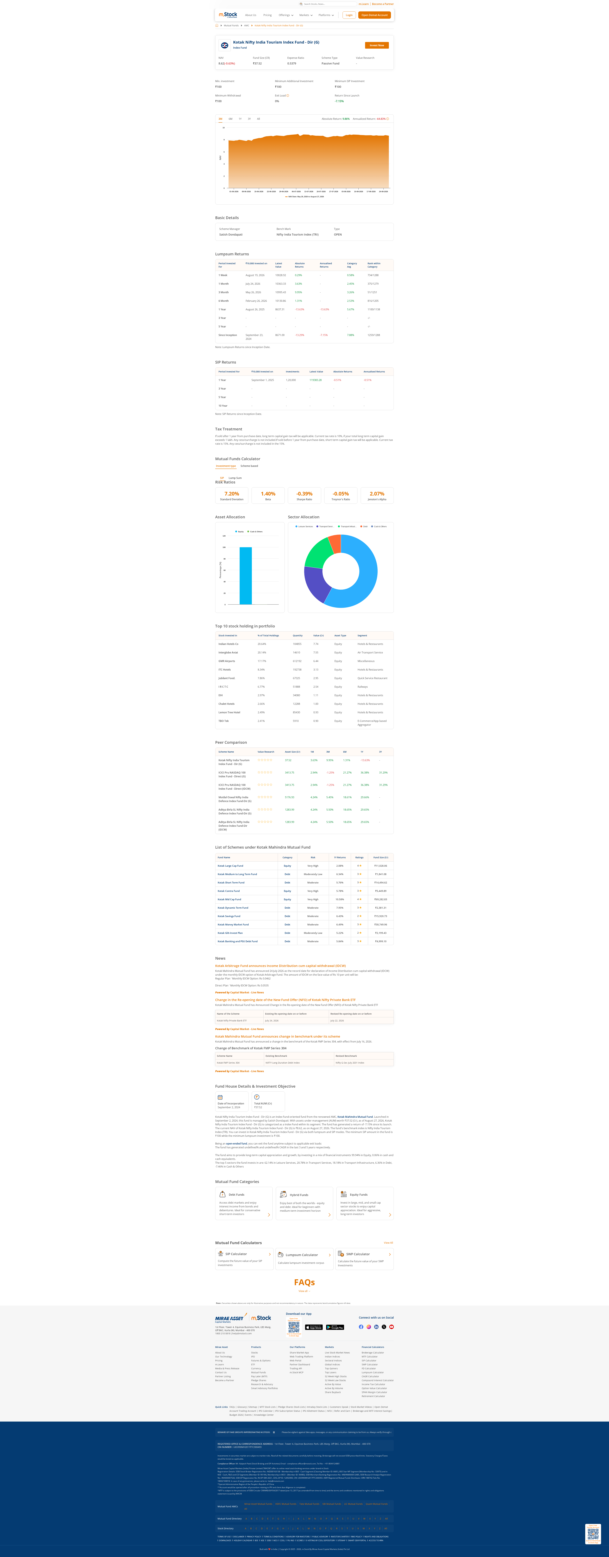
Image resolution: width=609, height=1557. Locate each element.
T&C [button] (303, 812)
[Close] (344, 742)
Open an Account (323, 805)
